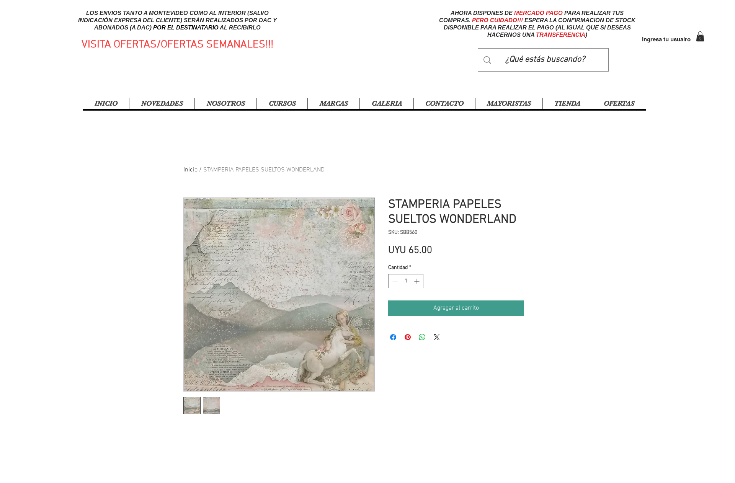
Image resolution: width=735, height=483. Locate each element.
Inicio (190, 170)
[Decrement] (394, 281)
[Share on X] (436, 337)
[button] (700, 36)
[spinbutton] (406, 281)
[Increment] (417, 281)
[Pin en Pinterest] (407, 337)
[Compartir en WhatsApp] (422, 337)
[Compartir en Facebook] (393, 337)
